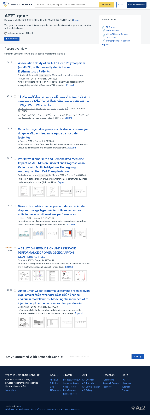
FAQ (124, 380)
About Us (54, 380)
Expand (76, 20)
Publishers (54, 383)
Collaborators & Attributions (17, 409)
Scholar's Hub (69, 387)
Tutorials (126, 387)
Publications (108, 380)
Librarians (126, 383)
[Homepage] (17, 5)
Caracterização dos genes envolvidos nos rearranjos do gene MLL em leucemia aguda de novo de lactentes (53, 133)
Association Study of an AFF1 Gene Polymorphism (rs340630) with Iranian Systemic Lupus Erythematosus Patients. (51, 67)
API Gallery (87, 390)
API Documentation (91, 387)
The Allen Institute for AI (138, 408)
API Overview (88, 380)
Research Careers (111, 383)
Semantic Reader (71, 383)
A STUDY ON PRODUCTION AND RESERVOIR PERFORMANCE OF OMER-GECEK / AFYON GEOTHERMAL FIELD (47, 252)
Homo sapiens (112, 31)
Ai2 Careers (55, 390)
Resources (107, 387)
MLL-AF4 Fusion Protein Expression (117, 35)
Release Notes (70, 394)
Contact (125, 390)
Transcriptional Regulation (118, 41)
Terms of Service (38, 409)
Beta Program (69, 390)
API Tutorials (88, 383)
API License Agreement (70, 409)
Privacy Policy (52, 409)
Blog (53, 387)
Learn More (10, 390)
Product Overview (71, 380)
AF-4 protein (111, 27)
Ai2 (19, 406)
